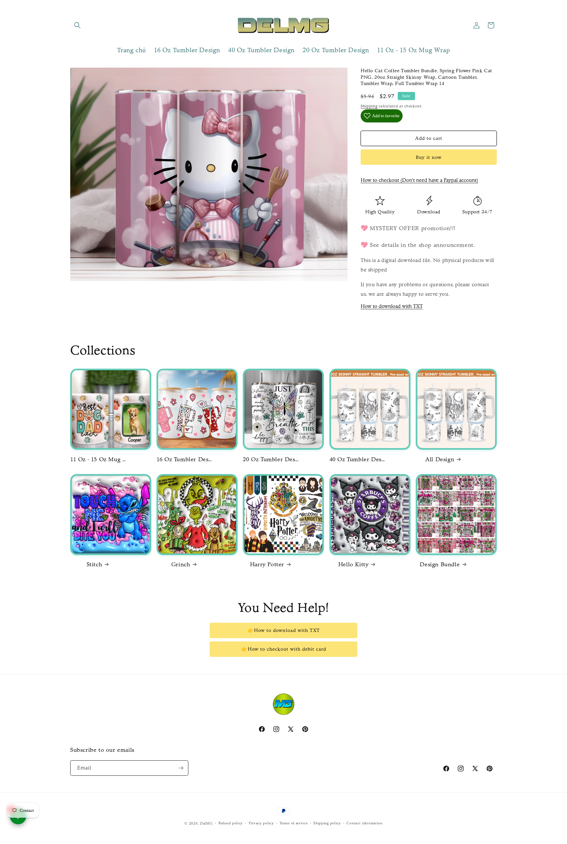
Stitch (94, 564)
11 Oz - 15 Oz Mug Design (98, 459)
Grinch (180, 564)
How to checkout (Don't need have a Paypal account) (419, 180)
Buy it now (429, 157)
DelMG (206, 823)
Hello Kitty (353, 564)
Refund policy (231, 823)
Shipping (369, 106)
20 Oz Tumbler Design (271, 459)
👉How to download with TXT (283, 630)
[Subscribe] (181, 768)
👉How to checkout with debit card (283, 649)
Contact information (364, 823)
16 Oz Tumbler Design (184, 459)
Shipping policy (327, 823)
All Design (439, 459)
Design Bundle (440, 564)
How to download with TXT (392, 306)
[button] (77, 25)
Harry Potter (267, 564)
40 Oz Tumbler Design (357, 459)
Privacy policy (261, 823)
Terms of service (293, 823)
